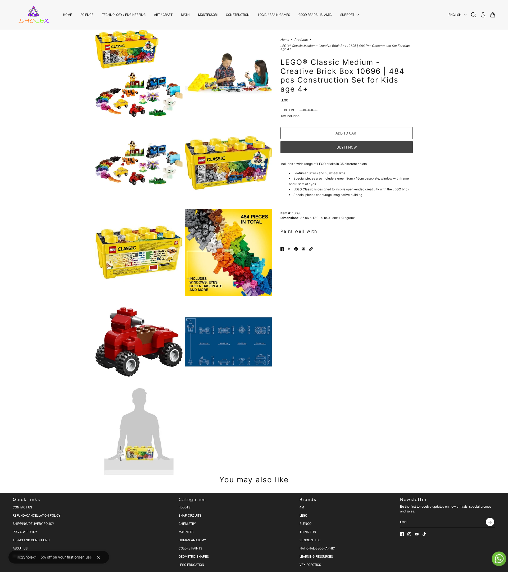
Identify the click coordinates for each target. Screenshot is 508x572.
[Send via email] (303, 249)
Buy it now (347, 147)
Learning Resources (316, 556)
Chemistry (187, 524)
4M (302, 507)
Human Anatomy (192, 540)
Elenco (305, 524)
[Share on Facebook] (282, 249)
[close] (98, 557)
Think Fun (308, 532)
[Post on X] (289, 249)
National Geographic (317, 548)
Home (284, 40)
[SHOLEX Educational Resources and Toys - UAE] (34, 14)
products (301, 40)
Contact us (22, 507)
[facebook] (402, 534)
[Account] (483, 14)
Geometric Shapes (194, 556)
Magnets (186, 532)
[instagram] (409, 534)
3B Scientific (310, 540)
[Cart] (492, 14)
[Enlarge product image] (139, 73)
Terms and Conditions (31, 540)
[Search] (473, 14)
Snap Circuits (190, 515)
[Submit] (490, 522)
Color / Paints (190, 548)
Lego (284, 100)
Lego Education (191, 565)
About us (20, 548)
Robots (184, 507)
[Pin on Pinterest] (296, 249)
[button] (311, 249)
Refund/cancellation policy (36, 515)
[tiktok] (424, 534)
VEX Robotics (310, 565)
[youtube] (417, 534)
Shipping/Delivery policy (33, 524)
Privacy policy (25, 532)
